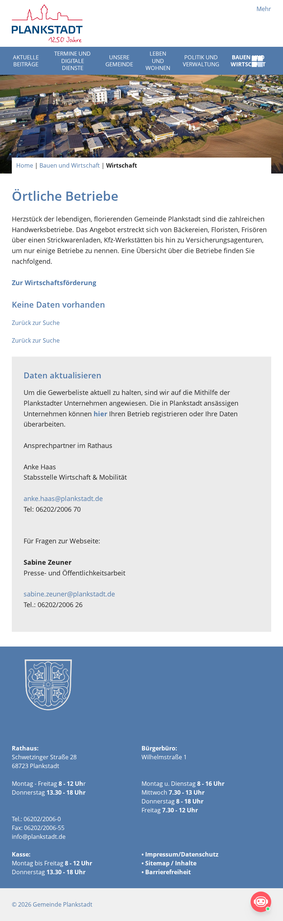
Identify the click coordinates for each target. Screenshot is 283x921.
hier (100, 413)
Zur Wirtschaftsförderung (54, 282)
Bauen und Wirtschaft (69, 165)
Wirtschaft (121, 165)
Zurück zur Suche (36, 323)
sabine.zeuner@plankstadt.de (69, 593)
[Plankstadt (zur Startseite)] (47, 23)
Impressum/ (163, 854)
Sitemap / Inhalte (170, 863)
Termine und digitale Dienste (72, 60)
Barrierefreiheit (168, 872)
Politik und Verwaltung (201, 60)
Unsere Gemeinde (119, 60)
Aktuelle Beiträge (26, 60)
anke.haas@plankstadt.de (63, 498)
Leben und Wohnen (158, 60)
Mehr (263, 9)
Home (24, 165)
